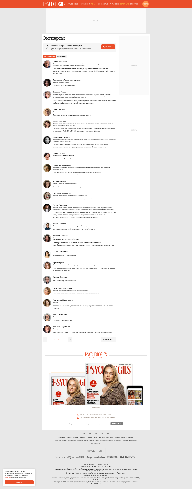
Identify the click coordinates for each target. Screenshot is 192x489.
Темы (93, 4)
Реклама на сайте (72, 437)
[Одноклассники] (102, 433)
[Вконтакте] (96, 433)
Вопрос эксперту (99, 437)
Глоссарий (134, 4)
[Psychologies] (54, 4)
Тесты (146, 4)
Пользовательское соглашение (65, 441)
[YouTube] (108, 433)
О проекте (61, 437)
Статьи (76, 4)
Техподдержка (95, 444)
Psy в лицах (124, 4)
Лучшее (70, 4)
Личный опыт (103, 4)
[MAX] (84, 433)
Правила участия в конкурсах (124, 437)
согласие (85, 414)
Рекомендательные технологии (110, 441)
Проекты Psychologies (130, 441)
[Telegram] (90, 433)
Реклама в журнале (86, 437)
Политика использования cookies (88, 441)
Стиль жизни (114, 4)
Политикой (84, 418)
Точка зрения (85, 4)
